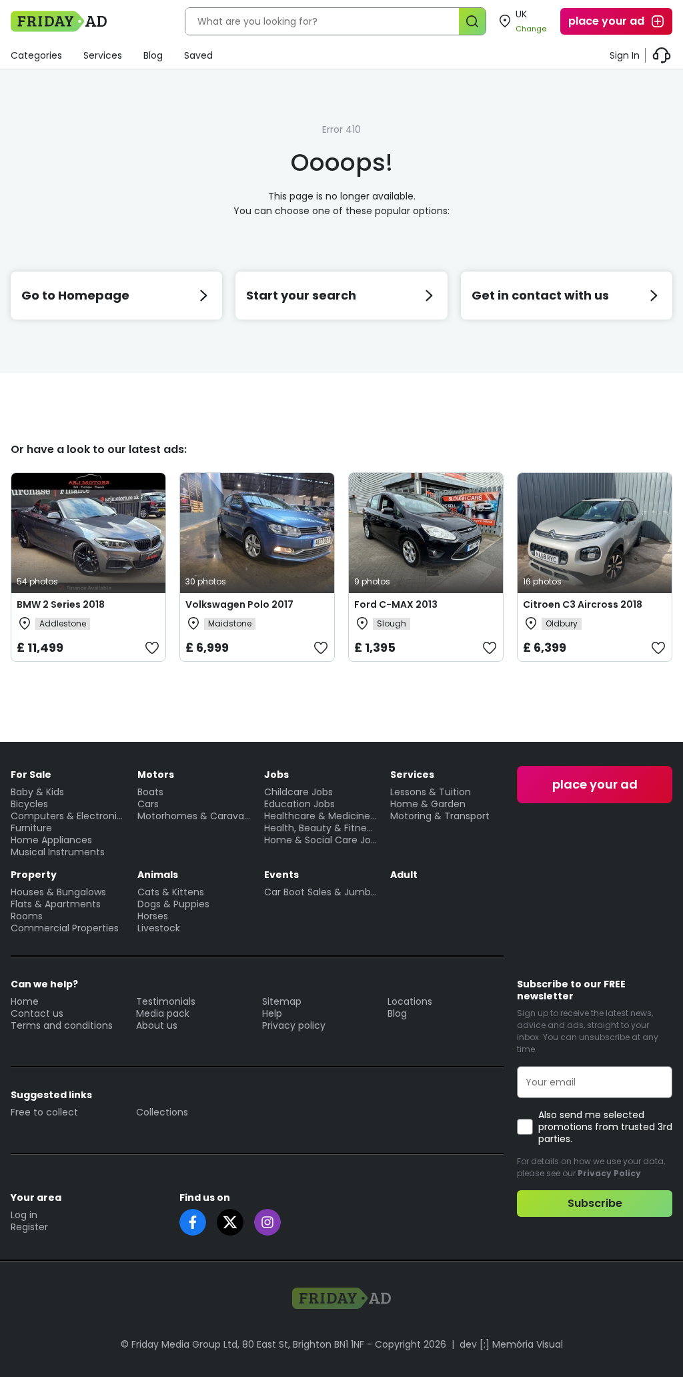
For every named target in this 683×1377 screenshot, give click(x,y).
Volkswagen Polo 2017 (239, 604)
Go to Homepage (75, 295)
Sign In (625, 55)
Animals (157, 875)
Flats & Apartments (56, 904)
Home (25, 1001)
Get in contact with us (540, 295)
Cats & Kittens (170, 892)
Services (102, 55)
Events (281, 875)
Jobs (276, 775)
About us (156, 1025)
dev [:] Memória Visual (511, 1344)
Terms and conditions (62, 1025)
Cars (148, 804)
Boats (150, 792)
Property (34, 875)
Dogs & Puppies (173, 904)
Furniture (31, 828)
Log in (24, 1215)
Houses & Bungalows (58, 892)
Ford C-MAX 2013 (396, 604)
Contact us (37, 1013)
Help (272, 1013)
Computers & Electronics (67, 816)
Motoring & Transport (440, 816)
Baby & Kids (37, 792)
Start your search (301, 295)
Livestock (158, 928)
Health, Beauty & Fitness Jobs (321, 828)
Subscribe (595, 1203)
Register (29, 1227)
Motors (155, 775)
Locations (410, 1001)
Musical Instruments (58, 852)
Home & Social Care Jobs (321, 840)
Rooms (27, 916)
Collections (162, 1112)
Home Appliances (51, 840)
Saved (198, 55)
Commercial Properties (65, 928)
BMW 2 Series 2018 (61, 604)
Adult (404, 875)
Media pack (162, 1013)
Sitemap (281, 1001)
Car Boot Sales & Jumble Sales (321, 892)
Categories (36, 55)
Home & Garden (428, 804)
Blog (153, 55)
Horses (152, 916)
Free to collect (44, 1112)
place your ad (606, 21)
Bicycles (29, 804)
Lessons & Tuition (430, 792)
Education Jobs (299, 804)
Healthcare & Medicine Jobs (321, 816)
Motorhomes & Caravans (194, 816)
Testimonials (165, 1001)
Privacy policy (293, 1025)
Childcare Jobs (298, 792)
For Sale (31, 775)
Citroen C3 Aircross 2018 (582, 604)
